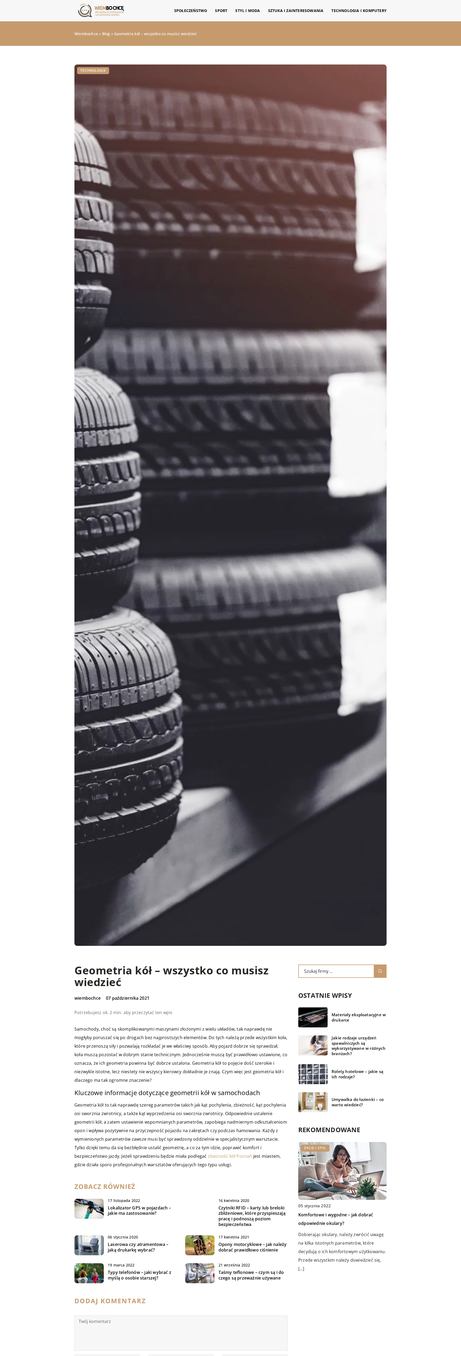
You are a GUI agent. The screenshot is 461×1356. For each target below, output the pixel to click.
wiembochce (87, 998)
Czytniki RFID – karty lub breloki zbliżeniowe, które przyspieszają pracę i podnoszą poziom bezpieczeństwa (251, 1216)
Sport (221, 10)
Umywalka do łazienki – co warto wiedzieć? (358, 1102)
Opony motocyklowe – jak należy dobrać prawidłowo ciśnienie (252, 1247)
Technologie (93, 70)
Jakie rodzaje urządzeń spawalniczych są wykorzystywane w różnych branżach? (359, 1045)
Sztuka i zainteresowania (296, 10)
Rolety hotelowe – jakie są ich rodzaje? (357, 1074)
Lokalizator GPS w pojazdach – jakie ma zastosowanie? (139, 1210)
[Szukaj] (380, 971)
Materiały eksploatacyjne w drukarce (359, 1017)
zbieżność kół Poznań (230, 1156)
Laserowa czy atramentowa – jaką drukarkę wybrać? (138, 1247)
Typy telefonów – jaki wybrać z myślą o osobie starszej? (139, 1275)
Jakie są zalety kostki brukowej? (331, 1215)
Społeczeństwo (190, 10)
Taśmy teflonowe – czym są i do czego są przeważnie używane (251, 1275)
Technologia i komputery (359, 10)
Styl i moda (247, 10)
